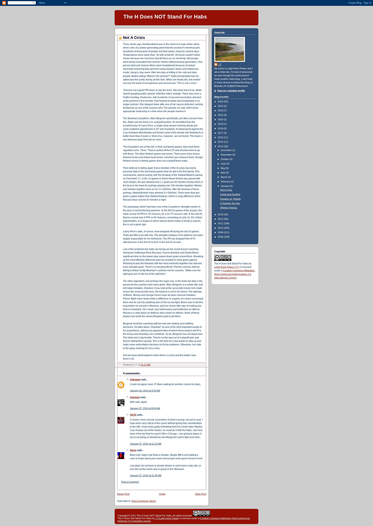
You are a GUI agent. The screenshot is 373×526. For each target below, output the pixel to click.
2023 (221, 110)
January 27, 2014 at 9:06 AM (145, 408)
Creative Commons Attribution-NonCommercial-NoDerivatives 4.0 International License (234, 274)
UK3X (133, 414)
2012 (221, 219)
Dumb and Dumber (230, 194)
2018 (221, 128)
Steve (133, 450)
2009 (221, 232)
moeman (135, 397)
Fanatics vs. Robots (230, 199)
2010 (221, 228)
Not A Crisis (134, 37)
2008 (221, 237)
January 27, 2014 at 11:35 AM (145, 475)
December (226, 150)
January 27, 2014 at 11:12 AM (145, 443)
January (225, 186)
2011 (221, 223)
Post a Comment (130, 482)
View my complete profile (231, 90)
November (226, 154)
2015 (221, 142)
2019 (221, 124)
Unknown (135, 379)
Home (162, 494)
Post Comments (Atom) (144, 501)
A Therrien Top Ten (230, 203)
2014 (221, 146)
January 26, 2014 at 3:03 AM (145, 390)
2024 (221, 106)
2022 (221, 115)
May (223, 168)
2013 (221, 214)
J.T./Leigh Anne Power (167, 518)
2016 (221, 137)
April (223, 172)
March (224, 177)
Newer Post (123, 494)
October (225, 159)
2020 (221, 119)
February (226, 181)
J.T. (220, 64)
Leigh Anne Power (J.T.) (226, 267)
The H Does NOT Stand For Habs (165, 17)
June (224, 163)
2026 (221, 101)
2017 (221, 133)
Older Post (200, 494)
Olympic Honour (228, 207)
